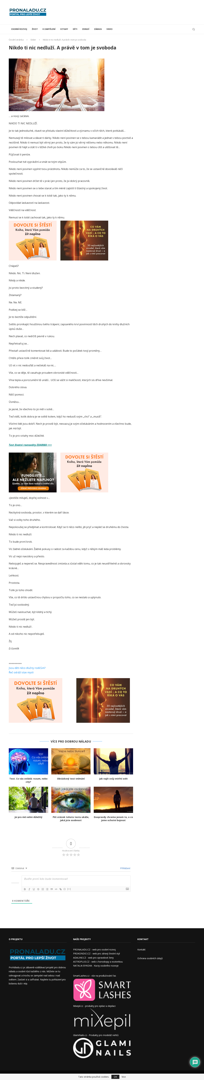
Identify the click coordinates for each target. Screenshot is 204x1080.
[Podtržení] (34, 889)
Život (35, 29)
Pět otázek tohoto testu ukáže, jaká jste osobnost (71, 819)
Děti (75, 29)
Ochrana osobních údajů (150, 958)
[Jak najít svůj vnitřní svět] (113, 761)
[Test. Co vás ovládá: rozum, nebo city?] (28, 761)
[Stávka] (38, 889)
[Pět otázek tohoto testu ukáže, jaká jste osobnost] (71, 800)
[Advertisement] (137, 12)
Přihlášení (125, 868)
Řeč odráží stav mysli (21, 672)
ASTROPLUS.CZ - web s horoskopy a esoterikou (98, 961)
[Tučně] (25, 889)
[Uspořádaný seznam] (42, 889)
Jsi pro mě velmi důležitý (28, 817)
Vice (124, 1077)
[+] (69, 889)
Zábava (98, 29)
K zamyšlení (49, 29)
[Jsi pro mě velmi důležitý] (28, 800)
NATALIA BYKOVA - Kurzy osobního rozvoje (96, 965)
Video (109, 29)
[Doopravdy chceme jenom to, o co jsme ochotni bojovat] (113, 800)
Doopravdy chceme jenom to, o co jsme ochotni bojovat (113, 819)
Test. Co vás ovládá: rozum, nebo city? (28, 780)
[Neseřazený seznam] (47, 889)
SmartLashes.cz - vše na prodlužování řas (94, 975)
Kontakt (141, 949)
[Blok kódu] (56, 889)
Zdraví (85, 29)
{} (65, 889)
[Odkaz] (60, 889)
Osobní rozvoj (19, 29)
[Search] (193, 29)
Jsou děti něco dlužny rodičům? (27, 668)
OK (115, 1076)
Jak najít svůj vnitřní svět (113, 778)
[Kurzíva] (29, 889)
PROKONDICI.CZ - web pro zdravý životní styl (96, 953)
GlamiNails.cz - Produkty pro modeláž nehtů (96, 1035)
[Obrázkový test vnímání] (71, 761)
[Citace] (51, 889)
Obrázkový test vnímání (71, 778)
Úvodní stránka (16, 39)
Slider (33, 39)
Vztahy (64, 29)
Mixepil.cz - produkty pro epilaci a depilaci (94, 1005)
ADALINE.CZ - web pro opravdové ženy (93, 957)
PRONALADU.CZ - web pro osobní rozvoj (94, 949)
